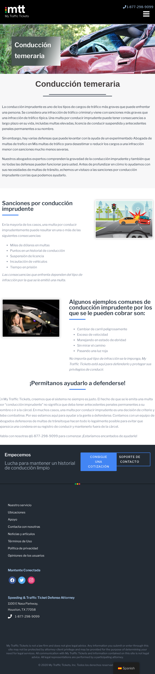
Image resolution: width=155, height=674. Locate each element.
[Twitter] (21, 580)
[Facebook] (12, 580)
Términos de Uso (20, 541)
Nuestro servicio (19, 505)
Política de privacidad (23, 548)
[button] (99, 461)
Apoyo (12, 519)
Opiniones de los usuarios (26, 555)
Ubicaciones (16, 512)
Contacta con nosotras (24, 527)
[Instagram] (31, 580)
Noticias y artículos (21, 534)
